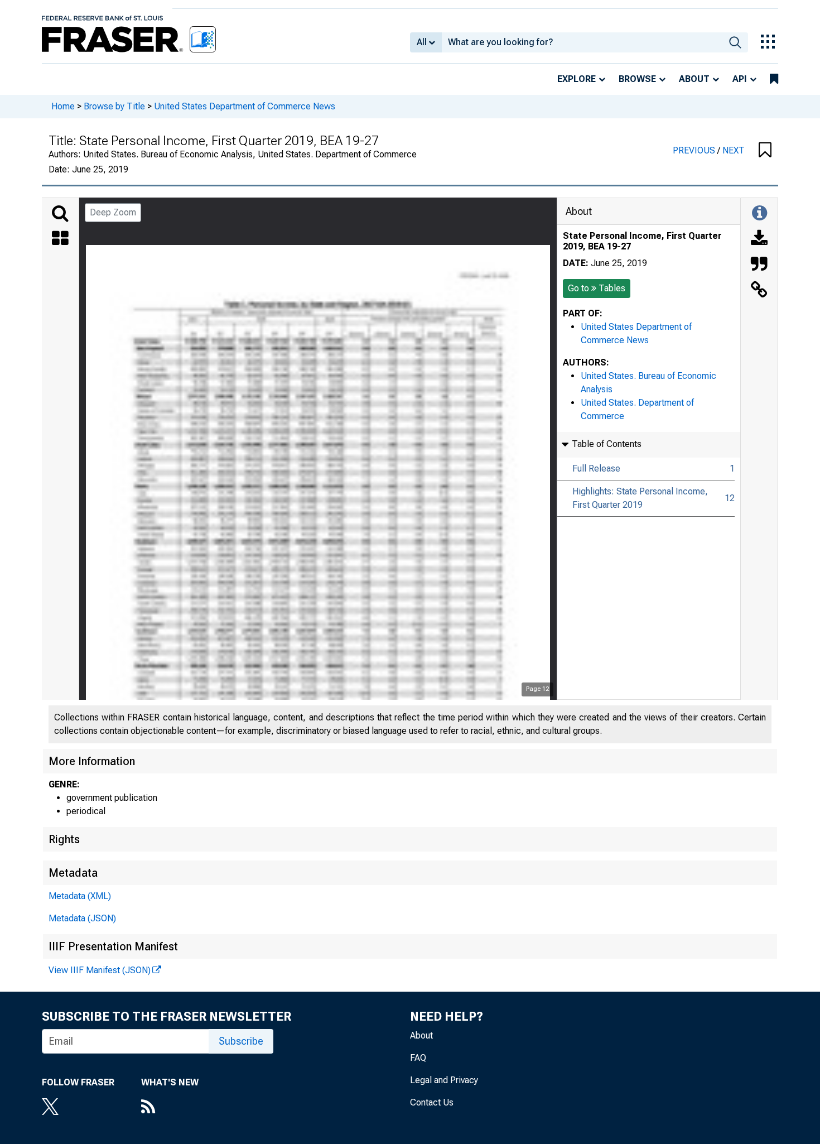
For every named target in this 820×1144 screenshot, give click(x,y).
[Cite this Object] (759, 265)
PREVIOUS (695, 150)
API (739, 79)
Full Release (596, 468)
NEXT (733, 150)
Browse (637, 79)
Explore (576, 79)
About (694, 79)
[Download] (759, 239)
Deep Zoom (113, 212)
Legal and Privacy (444, 1080)
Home (63, 106)
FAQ (418, 1057)
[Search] (60, 214)
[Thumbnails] (60, 239)
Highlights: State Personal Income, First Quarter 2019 (640, 498)
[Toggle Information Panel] (759, 214)
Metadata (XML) (80, 896)
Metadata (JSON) (82, 918)
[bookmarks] (774, 79)
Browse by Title (114, 106)
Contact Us (432, 1102)
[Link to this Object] (759, 291)
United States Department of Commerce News (244, 106)
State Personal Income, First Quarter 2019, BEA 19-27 (642, 241)
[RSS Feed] (170, 1107)
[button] (765, 150)
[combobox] (582, 42)
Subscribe (241, 1041)
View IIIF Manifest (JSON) (100, 970)
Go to (596, 288)
